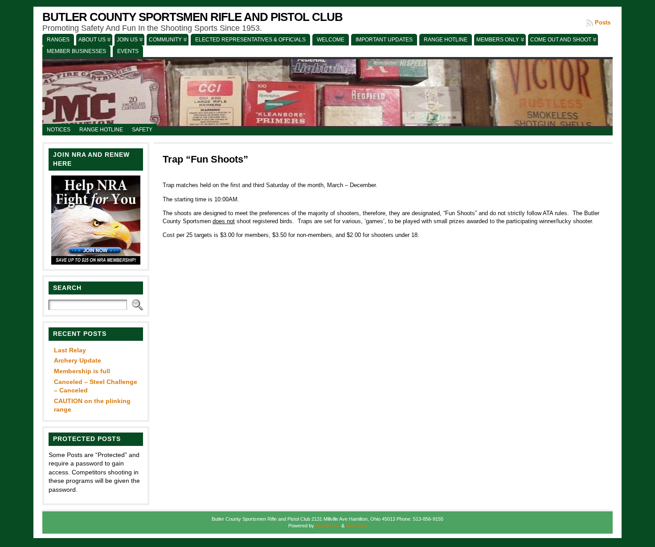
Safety (142, 130)
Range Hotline (101, 130)
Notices (58, 130)
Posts (602, 22)
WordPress (327, 525)
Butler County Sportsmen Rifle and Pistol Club (192, 17)
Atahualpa (356, 525)
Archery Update (77, 360)
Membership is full (82, 371)
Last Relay (70, 350)
